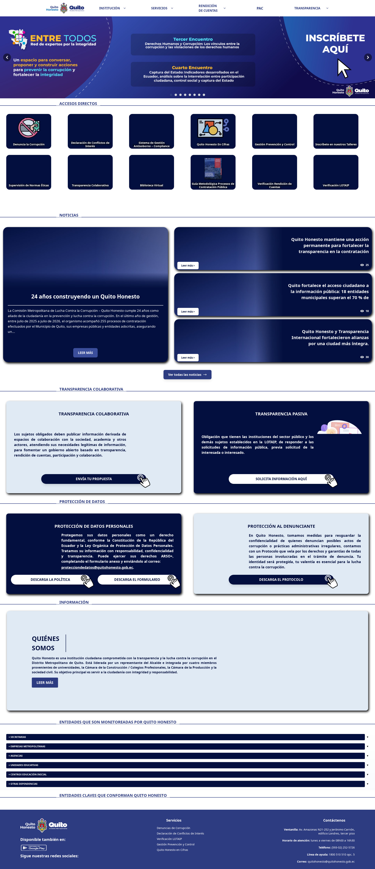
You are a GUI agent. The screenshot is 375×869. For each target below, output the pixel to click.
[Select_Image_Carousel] (171, 95)
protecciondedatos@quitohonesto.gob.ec (97, 570)
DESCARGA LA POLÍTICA (50, 586)
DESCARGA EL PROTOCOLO (281, 586)
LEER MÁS (85, 353)
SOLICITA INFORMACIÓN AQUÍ (281, 479)
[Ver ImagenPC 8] (187, 57)
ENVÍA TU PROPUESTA (94, 479)
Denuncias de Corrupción (173, 866)
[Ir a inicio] (65, 8)
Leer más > (188, 265)
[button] (112, 8)
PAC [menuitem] (260, 8)
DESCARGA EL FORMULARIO (137, 586)
